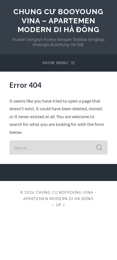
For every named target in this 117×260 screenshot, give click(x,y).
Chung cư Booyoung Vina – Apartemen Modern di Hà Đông (58, 20)
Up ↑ (61, 205)
